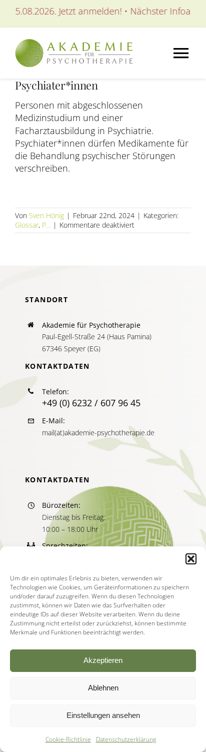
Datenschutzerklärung (126, 739)
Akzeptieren (103, 660)
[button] (191, 559)
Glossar (26, 225)
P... (46, 225)
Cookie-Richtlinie (68, 739)
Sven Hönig (46, 215)
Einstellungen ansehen (103, 715)
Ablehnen (103, 687)
